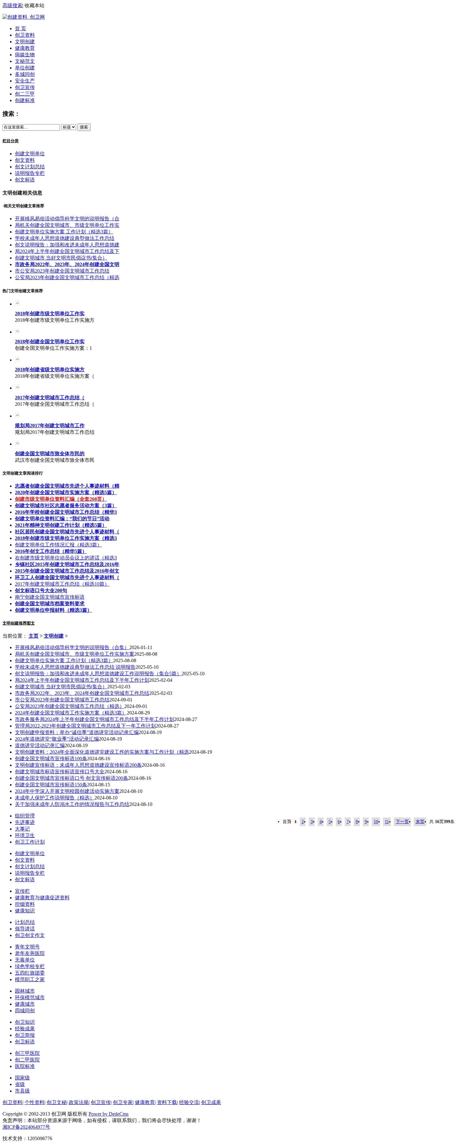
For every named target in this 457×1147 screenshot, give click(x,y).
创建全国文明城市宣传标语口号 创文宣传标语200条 (71, 778)
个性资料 (34, 1102)
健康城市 (25, 1004)
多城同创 (25, 74)
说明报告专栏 (30, 173)
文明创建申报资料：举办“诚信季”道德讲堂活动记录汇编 (77, 732)
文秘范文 (25, 61)
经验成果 (25, 1028)
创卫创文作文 (30, 935)
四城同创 (25, 1010)
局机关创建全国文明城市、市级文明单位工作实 (67, 225)
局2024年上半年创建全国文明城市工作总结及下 (67, 251)
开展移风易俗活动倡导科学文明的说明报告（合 (67, 218)
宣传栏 (22, 891)
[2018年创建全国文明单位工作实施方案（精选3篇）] (17, 332)
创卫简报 (25, 1035)
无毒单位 (25, 959)
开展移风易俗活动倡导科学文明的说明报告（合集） (72, 647)
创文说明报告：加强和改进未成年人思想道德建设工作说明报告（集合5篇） (98, 673)
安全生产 (25, 80)
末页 (420, 821)
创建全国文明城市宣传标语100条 (51, 758)
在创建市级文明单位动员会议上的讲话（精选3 (66, 557)
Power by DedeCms (108, 1114)
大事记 (22, 828)
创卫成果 (211, 1102)
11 (387, 821)
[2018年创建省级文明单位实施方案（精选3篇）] (17, 360)
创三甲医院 (27, 1053)
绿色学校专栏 (30, 966)
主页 (34, 636)
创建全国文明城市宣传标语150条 (51, 784)
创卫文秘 (57, 1102)
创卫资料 (25, 35)
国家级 (22, 1077)
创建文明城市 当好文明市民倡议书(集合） (61, 257)
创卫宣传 (25, 87)
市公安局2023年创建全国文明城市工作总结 (62, 271)
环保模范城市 (30, 997)
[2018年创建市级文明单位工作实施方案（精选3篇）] (17, 304)
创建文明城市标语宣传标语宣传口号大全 (59, 771)
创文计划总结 (30, 166)
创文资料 (25, 160)
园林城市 (25, 991)
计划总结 (25, 922)
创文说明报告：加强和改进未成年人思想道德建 (67, 244)
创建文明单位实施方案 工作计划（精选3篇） (64, 231)
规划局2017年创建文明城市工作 (50, 425)
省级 (20, 1084)
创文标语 (25, 179)
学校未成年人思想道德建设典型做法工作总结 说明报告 (75, 667)
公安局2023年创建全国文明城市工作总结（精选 (67, 277)
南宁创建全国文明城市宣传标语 (50, 597)
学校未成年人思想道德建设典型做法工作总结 (64, 238)
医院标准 (25, 1066)
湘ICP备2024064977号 (26, 1127)
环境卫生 (25, 835)
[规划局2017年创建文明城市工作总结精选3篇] (17, 416)
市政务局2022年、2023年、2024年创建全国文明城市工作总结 (82, 693)
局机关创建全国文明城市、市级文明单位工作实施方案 (74, 654)
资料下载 (167, 1102)
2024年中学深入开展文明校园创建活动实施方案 (67, 791)
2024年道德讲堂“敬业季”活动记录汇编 (57, 739)
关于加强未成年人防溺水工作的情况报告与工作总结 (72, 804)
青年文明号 (27, 946)
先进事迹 (25, 822)
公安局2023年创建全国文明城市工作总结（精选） (69, 706)
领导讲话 (25, 928)
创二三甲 (25, 93)
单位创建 (25, 67)
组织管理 (25, 815)
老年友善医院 (30, 953)
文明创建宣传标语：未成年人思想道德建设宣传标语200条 (78, 765)
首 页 (20, 28)
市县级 (22, 1090)
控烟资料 (25, 904)
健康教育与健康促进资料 (42, 897)
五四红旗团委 (30, 973)
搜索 (84, 127)
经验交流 (189, 1102)
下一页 (402, 821)
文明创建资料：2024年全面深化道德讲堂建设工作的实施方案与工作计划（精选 (102, 752)
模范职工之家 (30, 979)
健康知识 (25, 910)
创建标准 (25, 100)
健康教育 (25, 48)
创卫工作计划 (30, 842)
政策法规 (79, 1102)
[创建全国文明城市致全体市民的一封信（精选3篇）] (17, 444)
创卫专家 (123, 1102)
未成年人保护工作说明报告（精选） (55, 797)
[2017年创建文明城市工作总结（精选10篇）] (17, 388)
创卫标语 (25, 1041)
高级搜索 (12, 5)
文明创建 (25, 41)
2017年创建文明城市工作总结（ (50, 397)
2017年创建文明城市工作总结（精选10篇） (62, 584)
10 (376, 821)
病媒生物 (25, 54)
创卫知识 (25, 1022)
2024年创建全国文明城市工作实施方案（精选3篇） (71, 712)
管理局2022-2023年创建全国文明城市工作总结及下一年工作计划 (85, 725)
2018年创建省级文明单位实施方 (50, 369)
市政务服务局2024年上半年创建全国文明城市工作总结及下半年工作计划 (94, 719)
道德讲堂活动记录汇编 (40, 745)
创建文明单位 (30, 153)
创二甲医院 (27, 1059)
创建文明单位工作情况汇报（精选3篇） (58, 544)
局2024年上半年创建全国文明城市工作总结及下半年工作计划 (82, 680)
